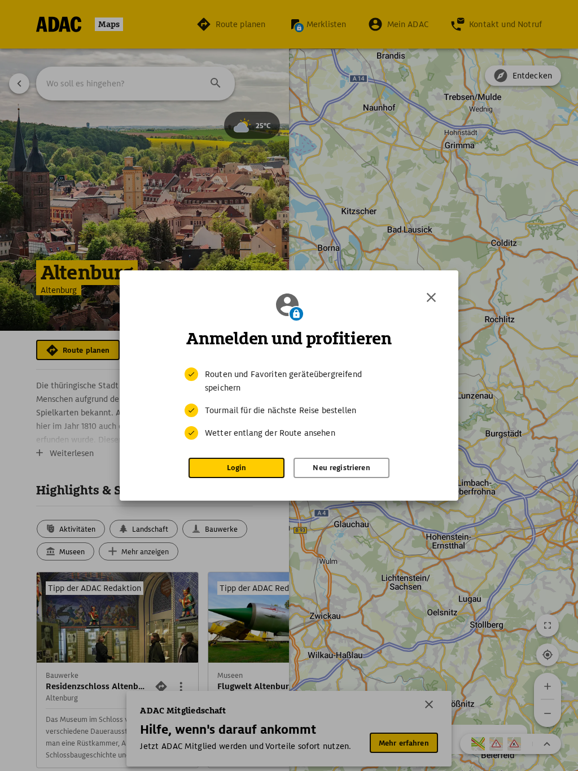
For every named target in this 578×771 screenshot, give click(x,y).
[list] (289, 403)
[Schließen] (431, 297)
